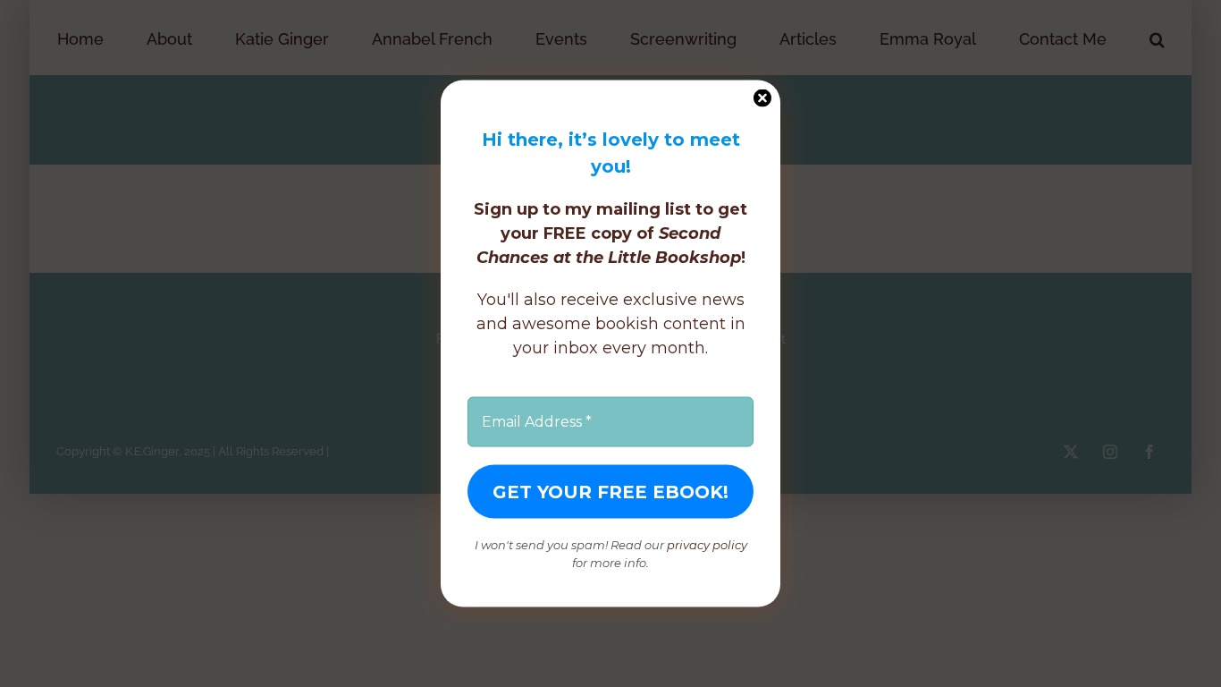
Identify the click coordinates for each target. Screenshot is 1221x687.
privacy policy (707, 545)
